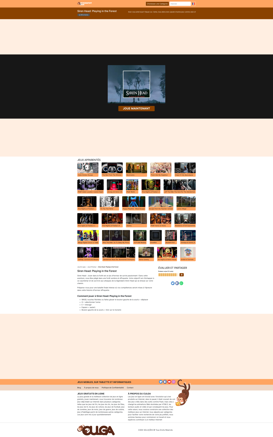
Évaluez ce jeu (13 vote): (166, 271)
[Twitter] (173, 283)
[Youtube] (169, 382)
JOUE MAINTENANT (136, 108)
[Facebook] (177, 283)
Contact (130, 388)
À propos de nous (91, 388)
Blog (79, 388)
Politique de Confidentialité (113, 388)
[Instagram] (173, 382)
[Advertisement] (136, 37)
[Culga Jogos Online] (96, 430)
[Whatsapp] (181, 283)
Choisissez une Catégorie (157, 4)
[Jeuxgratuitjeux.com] (84, 3)
